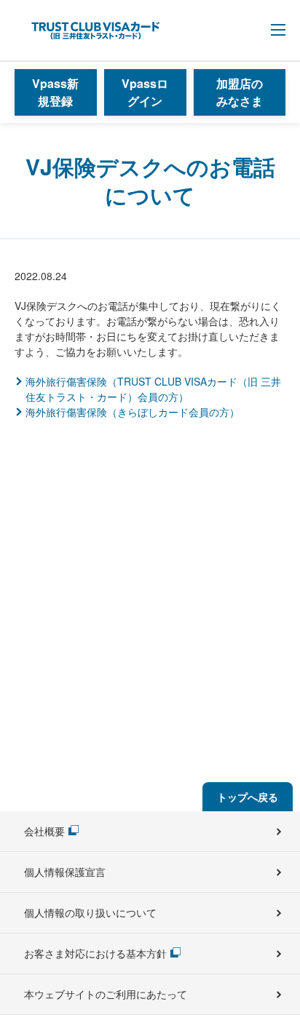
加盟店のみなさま (239, 92)
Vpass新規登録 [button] (55, 92)
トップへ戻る (247, 796)
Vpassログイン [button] (145, 92)
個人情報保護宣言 (65, 871)
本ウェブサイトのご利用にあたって (105, 994)
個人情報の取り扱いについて (90, 912)
